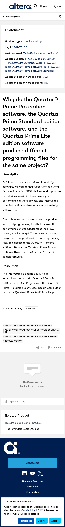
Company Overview (32, 481)
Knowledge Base (13, 16)
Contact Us (32, 462)
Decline (42, 520)
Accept (55, 520)
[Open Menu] (60, 16)
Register (45, 6)
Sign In (57, 6)
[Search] (36, 6)
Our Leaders (32, 492)
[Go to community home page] (20, 6)
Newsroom (32, 486)
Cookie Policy (29, 510)
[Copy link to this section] (22, 174)
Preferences (26, 520)
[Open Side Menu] (4, 6)
